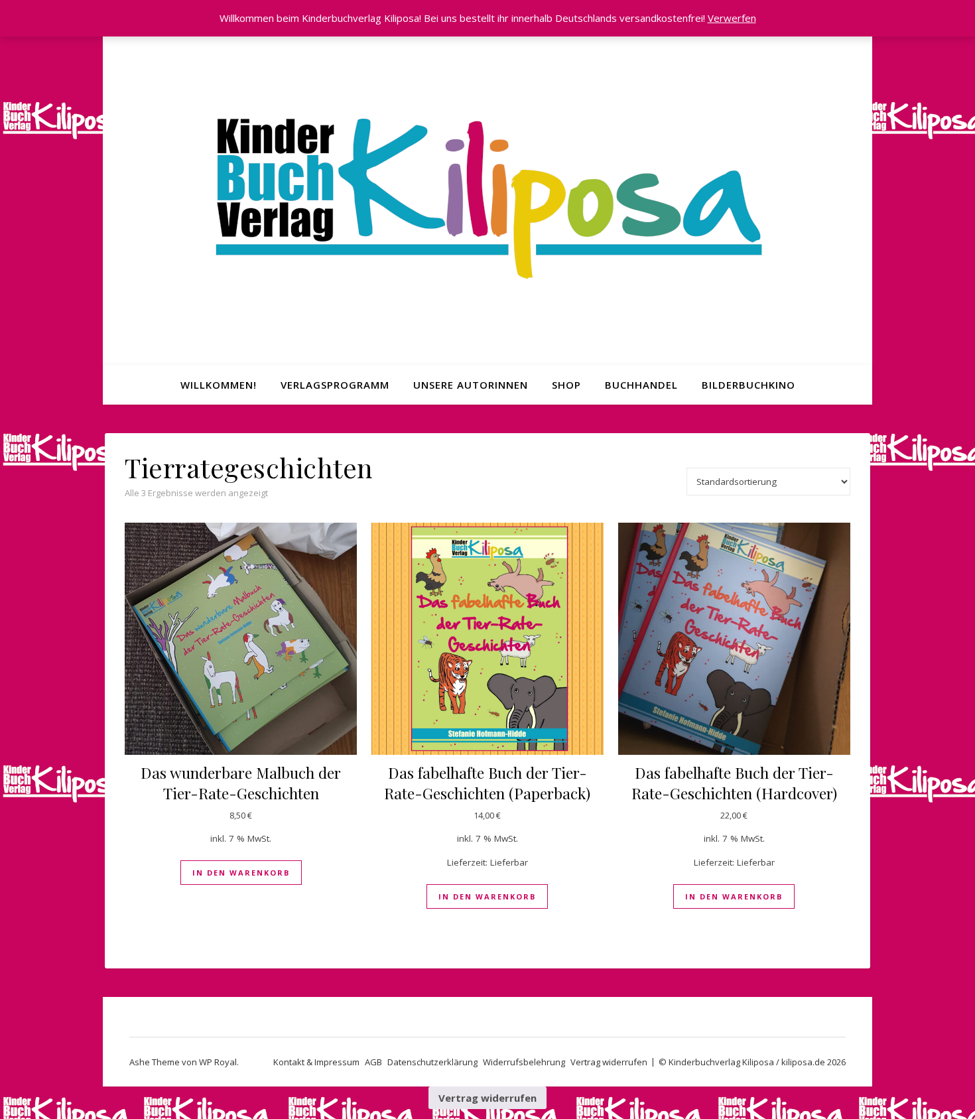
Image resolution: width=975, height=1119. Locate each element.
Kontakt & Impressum (316, 1062)
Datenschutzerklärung (432, 1062)
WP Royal (218, 1062)
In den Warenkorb (241, 873)
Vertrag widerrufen (608, 1062)
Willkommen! (218, 384)
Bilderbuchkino (748, 384)
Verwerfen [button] (732, 18)
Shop (566, 384)
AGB (373, 1062)
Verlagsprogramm (335, 384)
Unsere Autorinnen (470, 384)
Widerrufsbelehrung (524, 1062)
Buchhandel (641, 384)
